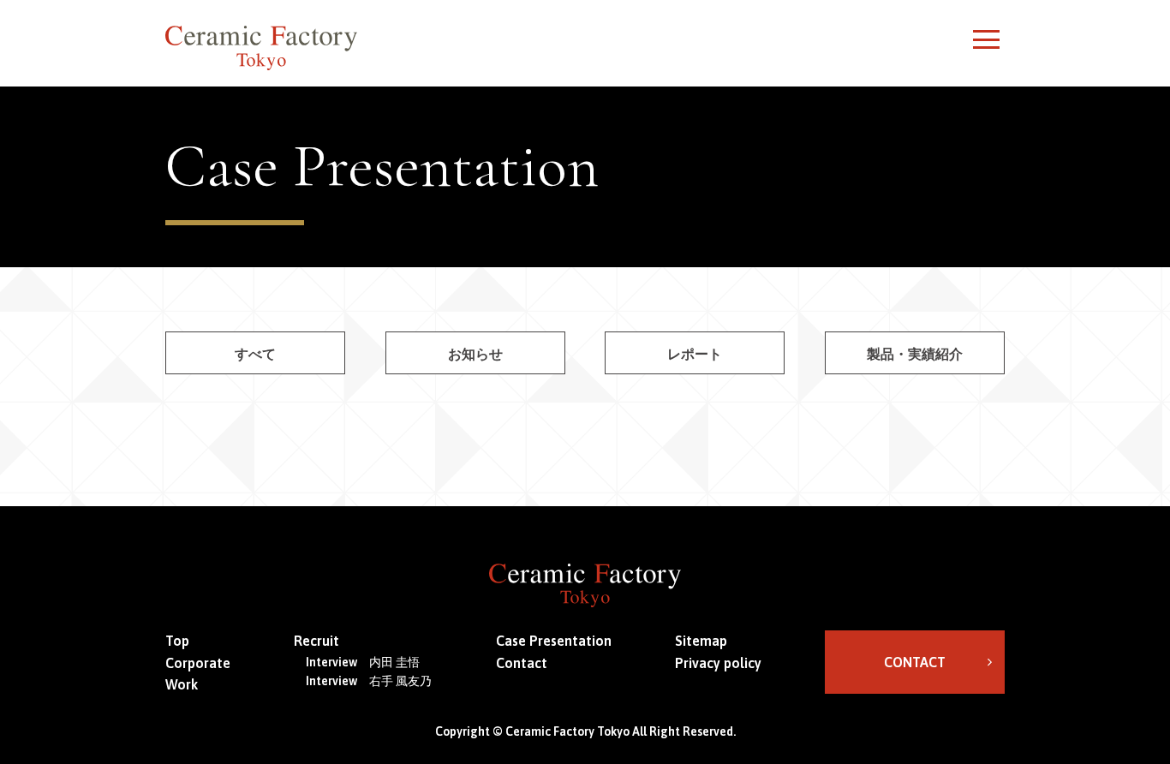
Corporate (197, 663)
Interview (363, 662)
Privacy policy (718, 663)
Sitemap (701, 640)
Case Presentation (554, 640)
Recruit (316, 640)
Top (177, 640)
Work (181, 684)
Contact (521, 663)
